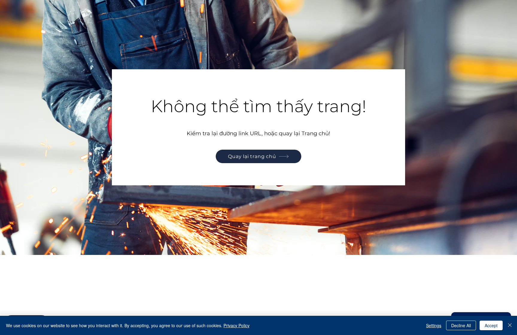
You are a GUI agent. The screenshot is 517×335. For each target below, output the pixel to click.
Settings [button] (433, 325)
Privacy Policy (236, 325)
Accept (491, 325)
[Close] (509, 325)
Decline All (461, 325)
